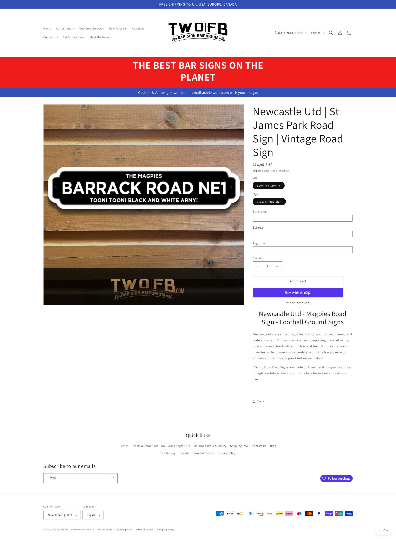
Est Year (258, 227)
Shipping (258, 170)
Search (124, 446)
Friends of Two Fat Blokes (196, 453)
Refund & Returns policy (210, 446)
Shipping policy (165, 529)
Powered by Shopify (83, 529)
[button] (65, 28)
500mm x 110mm (268, 185)
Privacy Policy (227, 453)
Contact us (259, 446)
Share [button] (260, 401)
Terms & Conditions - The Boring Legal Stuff (161, 446)
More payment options (298, 302)
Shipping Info (239, 446)
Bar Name (260, 211)
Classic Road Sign (269, 201)
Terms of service (144, 529)
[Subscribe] (112, 478)
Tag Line (259, 243)
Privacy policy (124, 529)
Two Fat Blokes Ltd (62, 529)
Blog (273, 446)
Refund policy (105, 529)
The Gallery (168, 453)
